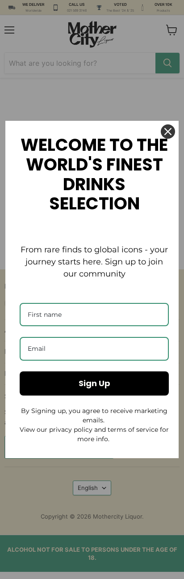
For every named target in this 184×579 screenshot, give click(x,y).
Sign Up (94, 383)
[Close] (168, 131)
